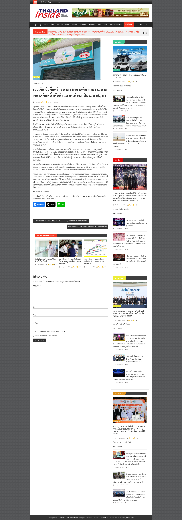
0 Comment (55, 102)
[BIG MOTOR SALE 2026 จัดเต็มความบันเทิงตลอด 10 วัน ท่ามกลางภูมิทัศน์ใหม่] (119, 221)
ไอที (52, 25)
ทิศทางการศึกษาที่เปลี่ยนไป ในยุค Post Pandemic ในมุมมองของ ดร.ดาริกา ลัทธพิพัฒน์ (61, 221)
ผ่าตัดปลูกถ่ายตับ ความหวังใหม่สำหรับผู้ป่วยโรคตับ (45, 260)
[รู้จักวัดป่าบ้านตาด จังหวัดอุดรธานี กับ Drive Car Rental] (130, 59)
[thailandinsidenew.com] (35, 24)
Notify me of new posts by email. (46, 335)
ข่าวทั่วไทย (128, 25)
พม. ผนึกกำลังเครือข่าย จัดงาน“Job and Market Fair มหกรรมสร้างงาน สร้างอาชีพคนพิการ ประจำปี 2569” (129, 313)
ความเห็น (37, 286)
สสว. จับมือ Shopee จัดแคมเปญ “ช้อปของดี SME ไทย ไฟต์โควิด (87, 227)
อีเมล (35, 315)
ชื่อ (34, 307)
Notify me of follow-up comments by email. (50, 331)
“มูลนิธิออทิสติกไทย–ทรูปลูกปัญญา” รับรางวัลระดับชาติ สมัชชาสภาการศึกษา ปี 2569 (134, 359)
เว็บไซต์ (35, 323)
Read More (117, 90)
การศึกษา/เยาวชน (63, 25)
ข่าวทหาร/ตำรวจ (116, 25)
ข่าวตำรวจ (117, 421)
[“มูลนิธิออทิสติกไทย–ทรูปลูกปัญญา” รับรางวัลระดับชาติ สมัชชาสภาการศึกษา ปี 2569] (119, 357)
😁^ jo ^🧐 (51, 264)
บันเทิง (74, 25)
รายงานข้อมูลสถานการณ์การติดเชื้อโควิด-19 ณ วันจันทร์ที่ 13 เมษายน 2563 (94, 261)
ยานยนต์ (92, 25)
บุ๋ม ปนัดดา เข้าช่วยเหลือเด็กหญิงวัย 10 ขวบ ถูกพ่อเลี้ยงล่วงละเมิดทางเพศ (70, 261)
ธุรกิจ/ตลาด (44, 25)
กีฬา (99, 25)
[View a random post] (146, 24)
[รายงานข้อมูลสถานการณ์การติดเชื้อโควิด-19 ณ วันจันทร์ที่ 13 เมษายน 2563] (95, 248)
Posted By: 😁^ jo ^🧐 (41, 102)
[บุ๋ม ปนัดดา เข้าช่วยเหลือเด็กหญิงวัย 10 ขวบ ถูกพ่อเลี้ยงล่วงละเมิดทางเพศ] (70, 248)
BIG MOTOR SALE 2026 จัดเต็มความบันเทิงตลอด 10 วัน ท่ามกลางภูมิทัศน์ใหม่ (136, 223)
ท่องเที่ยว (83, 25)
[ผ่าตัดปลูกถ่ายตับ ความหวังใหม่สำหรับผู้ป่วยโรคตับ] (46, 248)
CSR (105, 25)
